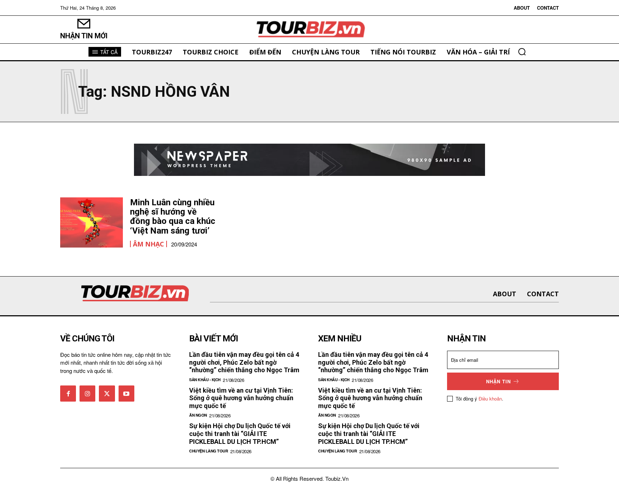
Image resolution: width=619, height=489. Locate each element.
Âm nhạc (148, 244)
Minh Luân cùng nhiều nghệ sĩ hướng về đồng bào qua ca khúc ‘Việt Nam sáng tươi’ (172, 216)
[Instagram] (87, 393)
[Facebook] (68, 393)
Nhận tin (498, 381)
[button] (522, 51)
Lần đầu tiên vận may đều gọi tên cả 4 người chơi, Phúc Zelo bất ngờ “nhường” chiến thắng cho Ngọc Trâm (244, 362)
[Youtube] (126, 393)
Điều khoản (490, 398)
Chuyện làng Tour (208, 451)
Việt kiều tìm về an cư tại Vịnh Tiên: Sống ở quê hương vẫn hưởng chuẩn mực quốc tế (241, 398)
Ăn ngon (198, 415)
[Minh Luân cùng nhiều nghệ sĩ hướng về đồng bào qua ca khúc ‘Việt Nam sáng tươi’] (91, 222)
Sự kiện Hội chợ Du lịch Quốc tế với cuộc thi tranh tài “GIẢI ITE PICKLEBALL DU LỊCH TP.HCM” (240, 433)
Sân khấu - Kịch (205, 379)
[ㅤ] (309, 29)
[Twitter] (107, 393)
